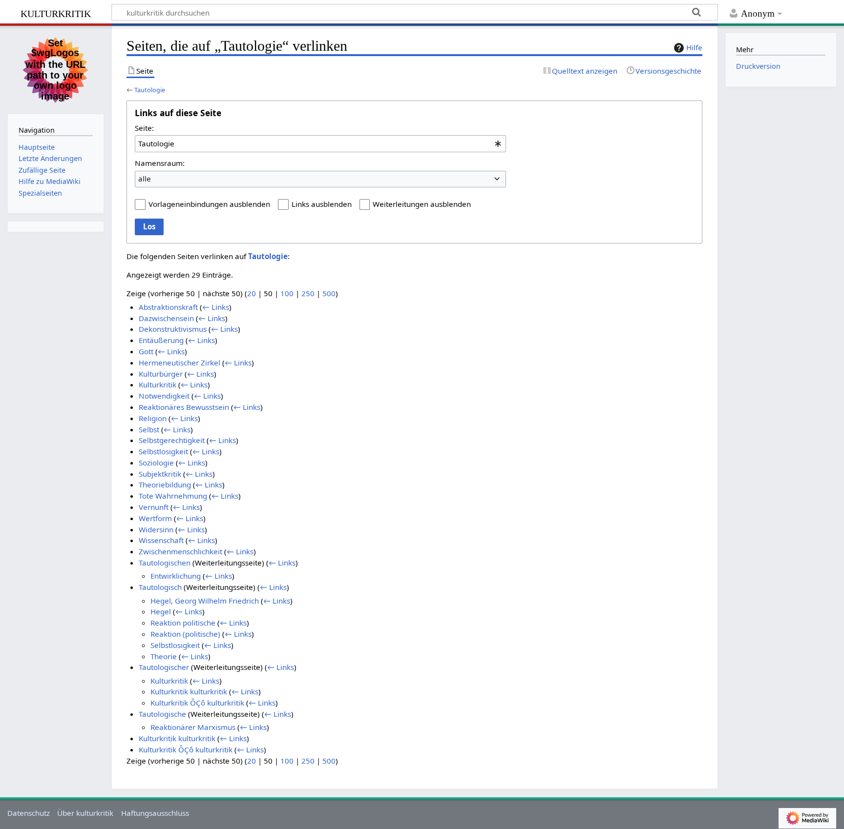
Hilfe (694, 47)
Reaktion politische (182, 622)
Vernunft (154, 507)
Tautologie (149, 89)
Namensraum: (160, 163)
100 (287, 293)
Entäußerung (161, 340)
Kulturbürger (161, 374)
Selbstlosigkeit (163, 451)
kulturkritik (56, 12)
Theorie (163, 656)
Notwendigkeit (164, 396)
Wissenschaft (161, 540)
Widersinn (156, 529)
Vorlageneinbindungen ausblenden (209, 204)
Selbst (149, 429)
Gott (146, 351)
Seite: (144, 128)
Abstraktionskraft (168, 307)
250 (308, 293)
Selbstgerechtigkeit (172, 440)
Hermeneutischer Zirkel (179, 362)
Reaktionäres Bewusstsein (184, 407)
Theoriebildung (165, 484)
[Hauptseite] (55, 68)
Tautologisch (160, 587)
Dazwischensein (166, 318)
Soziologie (156, 462)
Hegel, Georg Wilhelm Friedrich (204, 601)
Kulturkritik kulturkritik (188, 691)
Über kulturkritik (85, 813)
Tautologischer (164, 667)
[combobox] (320, 143)
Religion (153, 418)
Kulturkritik (157, 384)
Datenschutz (28, 813)
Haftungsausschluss (155, 813)
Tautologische (162, 714)
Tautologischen (164, 562)
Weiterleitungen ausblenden (422, 204)
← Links (215, 307)
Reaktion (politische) (185, 634)
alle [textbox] (144, 178)
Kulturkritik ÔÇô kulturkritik (197, 703)
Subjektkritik (160, 474)
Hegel (160, 611)
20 (251, 293)
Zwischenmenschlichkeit (180, 551)
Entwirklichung (175, 576)
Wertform (155, 518)
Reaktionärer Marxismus (192, 727)
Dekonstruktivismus (173, 329)
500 (329, 293)
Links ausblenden (322, 204)
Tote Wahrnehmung (173, 496)
